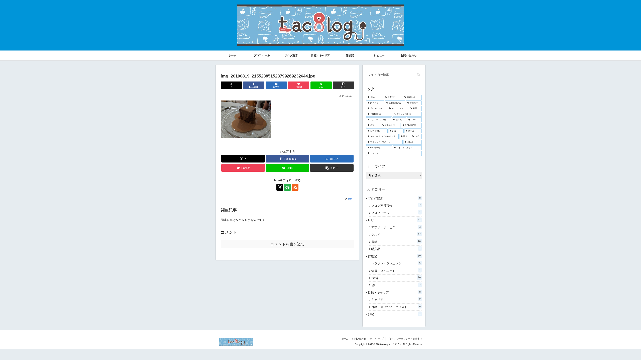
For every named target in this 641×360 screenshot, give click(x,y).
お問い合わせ (359, 338)
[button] (343, 85)
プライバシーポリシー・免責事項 (404, 338)
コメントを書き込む (287, 244)
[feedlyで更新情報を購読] (287, 187)
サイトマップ (377, 338)
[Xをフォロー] (279, 187)
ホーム (345, 338)
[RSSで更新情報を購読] (295, 187)
